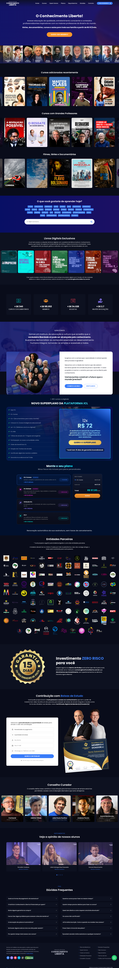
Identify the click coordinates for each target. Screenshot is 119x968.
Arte (51, 212)
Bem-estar (57, 212)
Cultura (30, 206)
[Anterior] (2, 91)
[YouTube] (15, 957)
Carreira (30, 212)
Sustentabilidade (67, 212)
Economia (62, 206)
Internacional (86, 206)
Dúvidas (82, 3)
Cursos (44, 3)
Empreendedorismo (51, 215)
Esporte (42, 215)
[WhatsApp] (114, 957)
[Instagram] (11, 957)
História (28, 209)
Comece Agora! (73, 386)
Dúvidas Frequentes (103, 947)
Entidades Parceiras (85, 956)
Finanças (63, 209)
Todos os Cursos (84, 953)
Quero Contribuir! (32, 756)
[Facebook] (8, 957)
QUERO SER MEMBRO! (59, 34)
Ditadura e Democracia (78, 212)
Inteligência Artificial (64, 215)
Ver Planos (90, 386)
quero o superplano (85, 442)
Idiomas (41, 209)
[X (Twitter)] (19, 957)
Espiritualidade (76, 206)
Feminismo (37, 212)
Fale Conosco (102, 950)
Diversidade (48, 209)
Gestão (56, 206)
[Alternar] (57, 875)
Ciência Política (38, 206)
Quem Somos (53, 3)
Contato (91, 3)
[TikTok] (22, 957)
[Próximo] (116, 91)
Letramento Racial (88, 209)
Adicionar (64, 492)
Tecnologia (45, 212)
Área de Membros (104, 3)
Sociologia (78, 209)
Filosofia (34, 209)
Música (89, 212)
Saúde (69, 206)
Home (37, 3)
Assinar (87, 496)
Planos (63, 3)
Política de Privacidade (104, 958)
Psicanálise (75, 215)
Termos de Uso (102, 956)
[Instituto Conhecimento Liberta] (12, 3)
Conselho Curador (85, 958)
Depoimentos (72, 3)
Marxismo (71, 209)
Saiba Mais (29, 953)
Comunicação (48, 206)
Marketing (56, 209)
